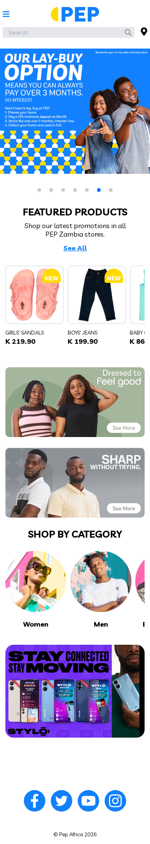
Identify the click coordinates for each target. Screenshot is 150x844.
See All (75, 248)
